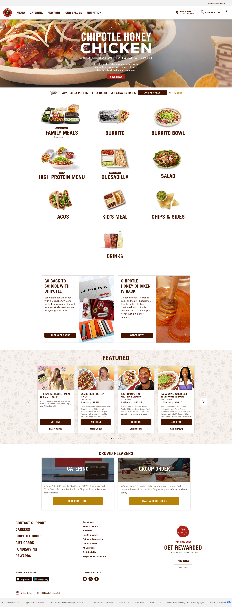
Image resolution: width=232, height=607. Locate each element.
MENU (21, 13)
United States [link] (26, 593)
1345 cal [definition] (125, 402)
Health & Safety (90, 534)
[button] (204, 402)
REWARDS (54, 13)
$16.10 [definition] (178, 402)
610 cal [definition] (85, 402)
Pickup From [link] (185, 11)
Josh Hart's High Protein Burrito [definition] (131, 395)
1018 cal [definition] (166, 402)
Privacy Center (155, 602)
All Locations (89, 547)
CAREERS (23, 529)
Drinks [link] (115, 256)
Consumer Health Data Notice (101, 602)
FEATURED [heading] (116, 357)
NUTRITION (94, 13)
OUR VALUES (73, 13)
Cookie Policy (139, 602)
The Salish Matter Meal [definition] (55, 394)
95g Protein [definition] (126, 399)
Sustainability (89, 552)
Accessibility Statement (10, 602)
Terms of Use (124, 602)
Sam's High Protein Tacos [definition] (92, 395)
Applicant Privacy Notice (34, 602)
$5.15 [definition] (55, 397)
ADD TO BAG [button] (55, 422)
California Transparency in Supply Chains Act (67, 602)
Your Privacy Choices (218, 602)
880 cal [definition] (44, 397)
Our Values (88, 522)
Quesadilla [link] (115, 177)
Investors (87, 530)
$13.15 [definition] (138, 402)
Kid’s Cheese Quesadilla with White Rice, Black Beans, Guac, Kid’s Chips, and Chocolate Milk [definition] (55, 403)
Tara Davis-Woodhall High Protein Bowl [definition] (174, 395)
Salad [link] (168, 176)
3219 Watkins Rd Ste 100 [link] (188, 14)
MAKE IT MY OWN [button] (55, 429)
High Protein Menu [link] (62, 177)
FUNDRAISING (26, 549)
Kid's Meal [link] (115, 216)
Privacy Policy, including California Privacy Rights (186, 602)
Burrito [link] (115, 133)
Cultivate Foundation (93, 539)
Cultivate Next (90, 543)
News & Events (90, 526)
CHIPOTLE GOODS (29, 536)
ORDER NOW (116, 76)
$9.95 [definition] (96, 402)
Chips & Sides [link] (168, 216)
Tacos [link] (62, 216)
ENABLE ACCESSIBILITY (218, 3)
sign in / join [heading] (212, 12)
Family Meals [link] (62, 132)
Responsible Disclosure (94, 556)
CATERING (36, 13)
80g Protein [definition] (166, 399)
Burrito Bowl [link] (168, 133)
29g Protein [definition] (86, 399)
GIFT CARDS (25, 542)
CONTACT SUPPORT (31, 523)
